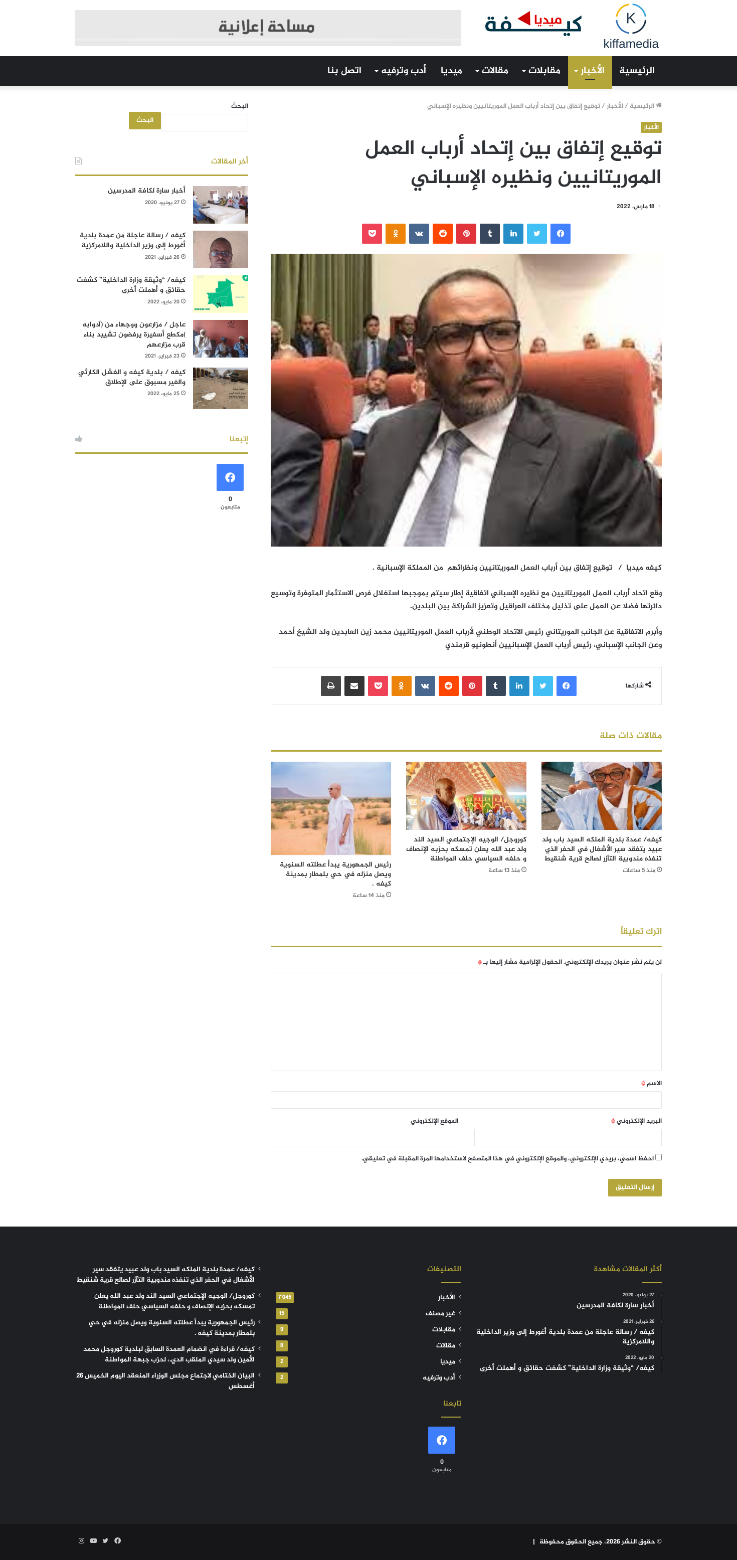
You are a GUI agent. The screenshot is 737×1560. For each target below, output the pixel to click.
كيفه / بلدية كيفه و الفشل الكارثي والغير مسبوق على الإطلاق (132, 377)
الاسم (651, 1083)
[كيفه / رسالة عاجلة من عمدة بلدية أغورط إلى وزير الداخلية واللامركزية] (220, 249)
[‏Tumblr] (490, 234)
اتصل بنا (344, 71)
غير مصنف (440, 1313)
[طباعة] (331, 686)
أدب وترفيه (403, 71)
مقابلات (544, 71)
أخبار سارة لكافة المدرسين (147, 191)
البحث (239, 106)
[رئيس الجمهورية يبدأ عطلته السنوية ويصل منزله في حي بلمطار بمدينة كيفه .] (331, 808)
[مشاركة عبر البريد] (354, 686)
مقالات (495, 71)
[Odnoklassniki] (396, 234)
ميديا (451, 71)
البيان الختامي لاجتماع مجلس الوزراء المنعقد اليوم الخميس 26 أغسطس (165, 1381)
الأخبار (593, 71)
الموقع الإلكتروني (434, 1121)
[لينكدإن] (513, 234)
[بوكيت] (372, 234)
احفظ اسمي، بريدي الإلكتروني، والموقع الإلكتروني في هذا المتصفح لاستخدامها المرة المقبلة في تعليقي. (507, 1158)
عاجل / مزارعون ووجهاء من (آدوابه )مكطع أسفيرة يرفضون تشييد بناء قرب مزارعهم (134, 334)
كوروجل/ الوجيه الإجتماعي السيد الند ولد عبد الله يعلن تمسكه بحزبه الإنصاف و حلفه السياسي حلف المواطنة (466, 849)
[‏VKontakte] (419, 234)
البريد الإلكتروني (636, 1121)
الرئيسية (637, 71)
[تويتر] (537, 234)
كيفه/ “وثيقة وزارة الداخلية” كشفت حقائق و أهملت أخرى (131, 285)
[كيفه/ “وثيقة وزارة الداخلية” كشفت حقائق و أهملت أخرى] (220, 294)
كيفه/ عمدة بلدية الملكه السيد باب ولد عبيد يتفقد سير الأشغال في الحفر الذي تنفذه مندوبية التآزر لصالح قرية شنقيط (602, 849)
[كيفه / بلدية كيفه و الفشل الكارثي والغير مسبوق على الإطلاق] (220, 388)
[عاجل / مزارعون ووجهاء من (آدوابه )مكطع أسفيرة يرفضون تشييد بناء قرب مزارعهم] (220, 339)
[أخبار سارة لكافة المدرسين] (220, 205)
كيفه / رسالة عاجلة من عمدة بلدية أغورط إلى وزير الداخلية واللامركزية (133, 240)
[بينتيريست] (466, 234)
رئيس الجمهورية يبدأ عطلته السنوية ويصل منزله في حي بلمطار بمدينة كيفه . (335, 874)
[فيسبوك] (560, 234)
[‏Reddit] (443, 234)
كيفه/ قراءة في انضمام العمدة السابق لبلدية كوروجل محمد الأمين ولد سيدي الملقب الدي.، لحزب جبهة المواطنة (169, 1354)
